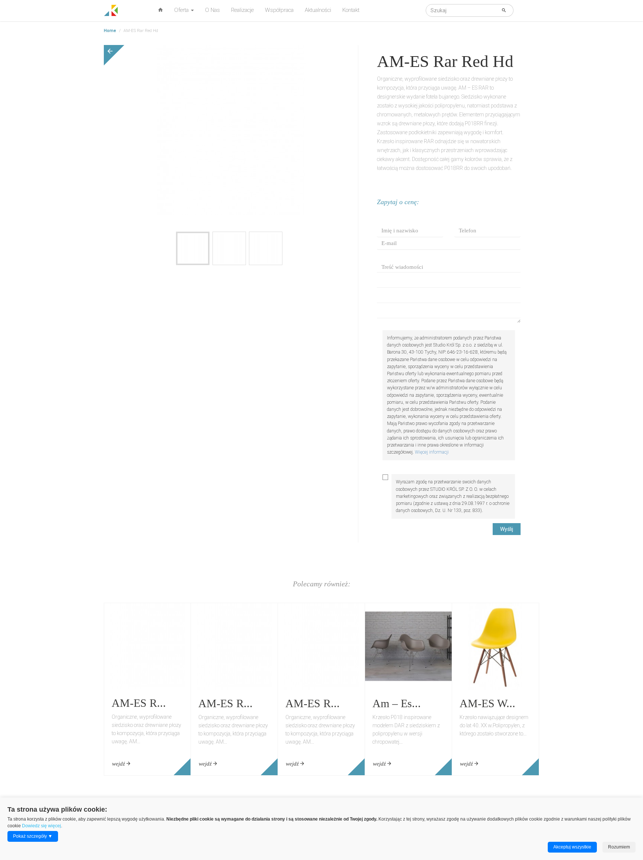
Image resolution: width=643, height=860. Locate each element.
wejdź (119, 764)
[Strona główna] (161, 9)
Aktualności (318, 10)
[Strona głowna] (111, 9)
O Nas (212, 10)
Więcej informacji (432, 452)
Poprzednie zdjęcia (136, 226)
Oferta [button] (182, 10)
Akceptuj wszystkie (572, 847)
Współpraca (279, 10)
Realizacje (242, 10)
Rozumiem (619, 847)
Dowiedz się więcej (41, 825)
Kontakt (350, 10)
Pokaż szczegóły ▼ (32, 836)
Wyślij (506, 529)
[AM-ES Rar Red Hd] (192, 248)
